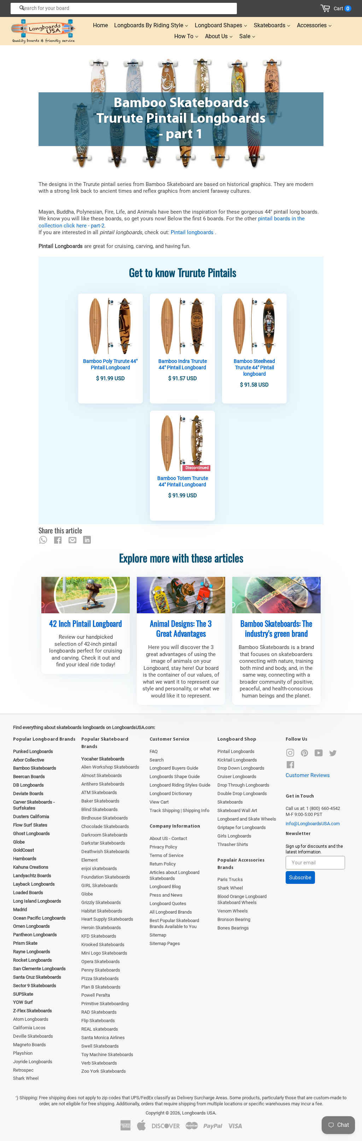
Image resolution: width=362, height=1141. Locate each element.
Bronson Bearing (233, 919)
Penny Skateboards (100, 970)
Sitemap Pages (165, 943)
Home (100, 25)
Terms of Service (166, 855)
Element (89, 860)
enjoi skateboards (99, 868)
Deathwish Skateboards (105, 851)
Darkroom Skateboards (104, 835)
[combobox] (124, 8)
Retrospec (23, 1070)
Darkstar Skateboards (103, 843)
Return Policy (163, 864)
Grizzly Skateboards (101, 902)
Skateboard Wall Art (237, 810)
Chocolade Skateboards (105, 826)
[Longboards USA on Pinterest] (304, 754)
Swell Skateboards (100, 1046)
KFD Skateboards (98, 936)
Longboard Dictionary (171, 793)
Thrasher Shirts (232, 844)
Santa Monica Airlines (103, 1037)
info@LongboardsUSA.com (313, 823)
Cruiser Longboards (236, 776)
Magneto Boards (29, 1044)
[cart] (326, 8)
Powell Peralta (95, 995)
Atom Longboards (30, 1019)
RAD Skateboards (99, 1012)
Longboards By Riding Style (149, 25)
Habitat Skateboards (101, 911)
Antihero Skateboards (102, 784)
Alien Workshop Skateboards (110, 767)
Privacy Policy (163, 847)
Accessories (312, 25)
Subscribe (300, 877)
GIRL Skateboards (99, 885)
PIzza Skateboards (100, 978)
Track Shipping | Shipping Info (179, 810)
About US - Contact (168, 838)
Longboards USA (198, 1113)
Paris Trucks (230, 879)
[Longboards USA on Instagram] (290, 754)
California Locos (29, 1027)
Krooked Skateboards (102, 944)
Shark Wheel (26, 1078)
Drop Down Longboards (240, 768)
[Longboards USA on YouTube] (319, 754)
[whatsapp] (43, 540)
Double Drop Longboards (242, 793)
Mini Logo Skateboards (104, 953)
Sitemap (158, 935)
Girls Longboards (234, 836)
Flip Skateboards (98, 1020)
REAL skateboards (99, 1029)
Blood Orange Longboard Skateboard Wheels (242, 899)
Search (157, 760)
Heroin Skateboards (101, 927)
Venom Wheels (232, 911)
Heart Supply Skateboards (107, 919)
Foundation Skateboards (105, 877)
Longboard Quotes (168, 903)
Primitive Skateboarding (105, 1003)
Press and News (166, 895)
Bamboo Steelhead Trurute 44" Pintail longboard (254, 367)
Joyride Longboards (32, 1061)
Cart (341, 8)
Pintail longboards (193, 232)
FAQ (154, 751)
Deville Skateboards (33, 1036)
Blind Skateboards (99, 809)
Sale (245, 36)
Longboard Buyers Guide (174, 768)
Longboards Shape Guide (175, 776)
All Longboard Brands (171, 912)
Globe (87, 894)
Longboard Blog (165, 886)
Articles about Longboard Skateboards (174, 875)
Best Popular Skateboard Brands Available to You (174, 923)
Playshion (23, 1053)
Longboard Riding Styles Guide (180, 785)
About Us (217, 36)
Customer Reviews (308, 775)
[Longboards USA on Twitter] (333, 754)
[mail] (72, 540)
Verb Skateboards (99, 1063)
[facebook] (58, 540)
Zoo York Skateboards (103, 1071)
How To (184, 36)
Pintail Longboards (236, 751)
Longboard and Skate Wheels (246, 819)
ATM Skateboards (99, 792)
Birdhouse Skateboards (104, 818)
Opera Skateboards (100, 961)
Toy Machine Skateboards (107, 1054)
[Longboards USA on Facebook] (290, 766)
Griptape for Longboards (241, 827)
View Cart (159, 802)
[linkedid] (87, 540)
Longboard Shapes (219, 25)
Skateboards (270, 25)
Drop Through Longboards (243, 785)
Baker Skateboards (100, 801)
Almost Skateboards (101, 775)
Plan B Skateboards (101, 987)
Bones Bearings (233, 928)
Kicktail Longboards (237, 760)
